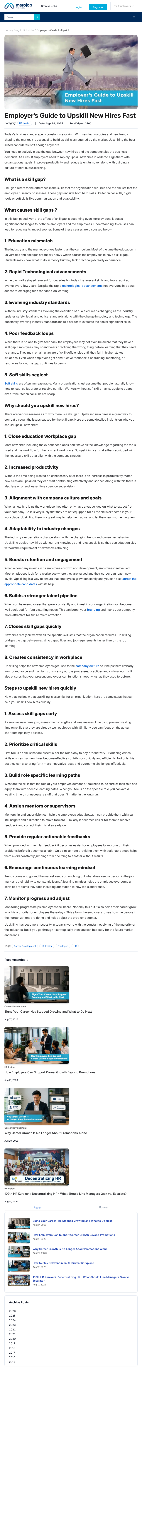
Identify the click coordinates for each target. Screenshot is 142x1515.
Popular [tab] (104, 1207)
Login (78, 7)
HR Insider (28, 30)
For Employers (122, 6)
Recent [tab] (38, 1207)
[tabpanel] (71, 1252)
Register (98, 7)
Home (7, 30)
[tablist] (71, 1207)
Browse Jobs (49, 6)
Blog (16, 30)
